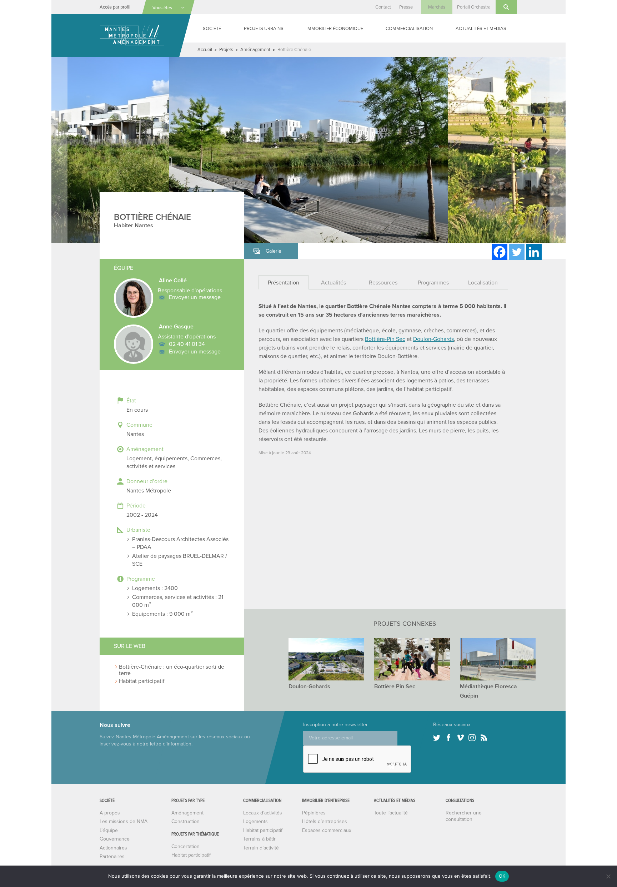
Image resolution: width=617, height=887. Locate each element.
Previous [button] (59, 150)
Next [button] (558, 150)
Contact (383, 7)
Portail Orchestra (474, 7)
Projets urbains (264, 28)
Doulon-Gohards (433, 339)
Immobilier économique (334, 28)
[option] (308, 150)
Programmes (433, 282)
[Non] (608, 876)
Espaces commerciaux (326, 830)
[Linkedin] (534, 252)
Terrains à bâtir (259, 839)
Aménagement (255, 50)
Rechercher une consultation (464, 816)
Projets (226, 50)
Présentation (283, 282)
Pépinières (314, 813)
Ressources (383, 282)
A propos (110, 813)
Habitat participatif (142, 681)
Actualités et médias (481, 28)
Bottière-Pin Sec (385, 339)
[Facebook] (499, 252)
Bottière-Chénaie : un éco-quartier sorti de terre (171, 670)
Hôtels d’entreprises (324, 821)
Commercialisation (409, 28)
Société (212, 28)
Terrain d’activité (261, 848)
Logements (255, 821)
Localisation (483, 282)
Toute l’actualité (391, 813)
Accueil (204, 50)
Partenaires (112, 856)
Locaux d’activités (262, 813)
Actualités (333, 282)
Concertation (185, 846)
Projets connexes (404, 624)
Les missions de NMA (123, 821)
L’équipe (109, 830)
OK (502, 876)
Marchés (436, 7)
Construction (185, 821)
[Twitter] (517, 252)
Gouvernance (115, 839)
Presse (406, 7)
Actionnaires (113, 848)
